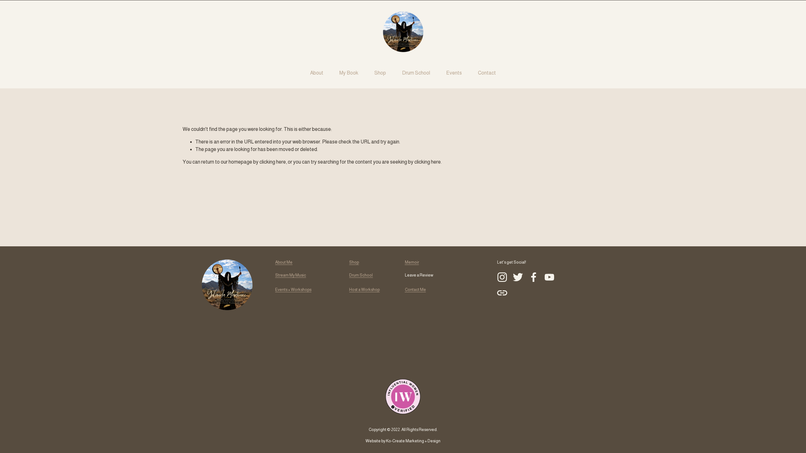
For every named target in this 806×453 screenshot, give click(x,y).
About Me (283, 262)
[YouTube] (549, 277)
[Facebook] (534, 277)
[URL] (502, 293)
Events (454, 73)
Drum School (416, 73)
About (316, 73)
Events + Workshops (293, 289)
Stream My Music (290, 275)
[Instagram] (502, 277)
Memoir (412, 262)
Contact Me (415, 289)
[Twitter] (518, 277)
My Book (348, 73)
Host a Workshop (364, 289)
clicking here (272, 162)
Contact (487, 73)
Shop (380, 73)
